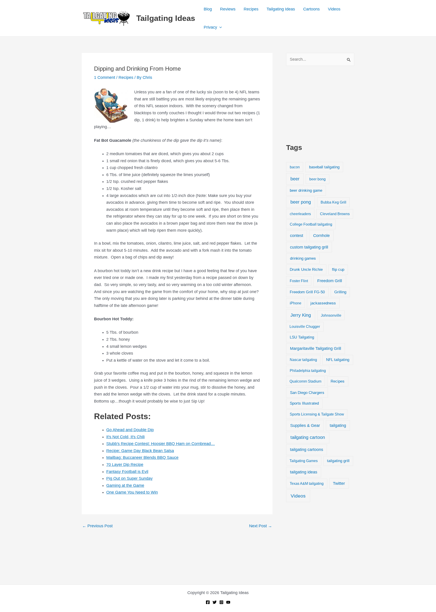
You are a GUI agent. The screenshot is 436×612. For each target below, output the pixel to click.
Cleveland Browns (335, 214)
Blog (208, 9)
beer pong (300, 201)
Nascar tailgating (303, 360)
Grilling (340, 292)
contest (296, 235)
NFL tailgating (337, 360)
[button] (219, 27)
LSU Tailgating (302, 337)
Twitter (339, 483)
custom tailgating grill (309, 247)
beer (295, 178)
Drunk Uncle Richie (306, 269)
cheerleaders (300, 214)
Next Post (260, 526)
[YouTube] (228, 602)
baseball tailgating (324, 167)
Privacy (210, 27)
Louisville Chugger (305, 326)
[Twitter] (215, 602)
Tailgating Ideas (165, 18)
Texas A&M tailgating (307, 483)
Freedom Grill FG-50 (307, 292)
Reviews (227, 9)
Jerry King (300, 315)
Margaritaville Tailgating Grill (315, 348)
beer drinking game (306, 190)
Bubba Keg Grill (333, 202)
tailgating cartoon (307, 437)
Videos (334, 9)
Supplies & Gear (305, 425)
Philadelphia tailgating (308, 370)
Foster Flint (299, 281)
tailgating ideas (303, 472)
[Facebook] (208, 602)
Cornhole (321, 235)
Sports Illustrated (304, 403)
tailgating (338, 425)
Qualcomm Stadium (305, 381)
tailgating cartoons (306, 449)
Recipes (251, 9)
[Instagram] (221, 602)
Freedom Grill (329, 281)
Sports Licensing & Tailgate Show (317, 414)
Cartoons (311, 9)
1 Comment (104, 77)
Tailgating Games (304, 461)
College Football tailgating (311, 224)
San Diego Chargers (307, 392)
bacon (295, 167)
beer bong (317, 179)
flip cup (338, 269)
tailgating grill (338, 461)
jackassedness (323, 303)
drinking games (303, 258)
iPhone (295, 303)
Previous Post (97, 526)
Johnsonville (331, 315)
